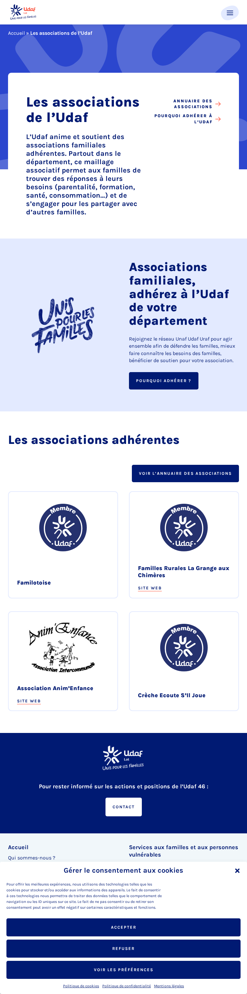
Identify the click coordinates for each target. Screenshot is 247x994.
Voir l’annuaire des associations (185, 473)
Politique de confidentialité (126, 986)
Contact (124, 806)
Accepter (123, 927)
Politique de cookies (81, 986)
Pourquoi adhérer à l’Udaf (183, 118)
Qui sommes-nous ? (31, 858)
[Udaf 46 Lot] (23, 12)
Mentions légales (169, 986)
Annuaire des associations (193, 103)
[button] (237, 870)
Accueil (16, 33)
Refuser (123, 948)
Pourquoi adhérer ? (163, 380)
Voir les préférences (123, 969)
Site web (150, 588)
